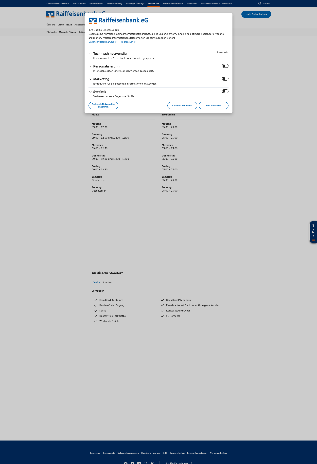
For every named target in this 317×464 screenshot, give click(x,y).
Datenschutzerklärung (101, 41)
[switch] (225, 66)
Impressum (127, 41)
